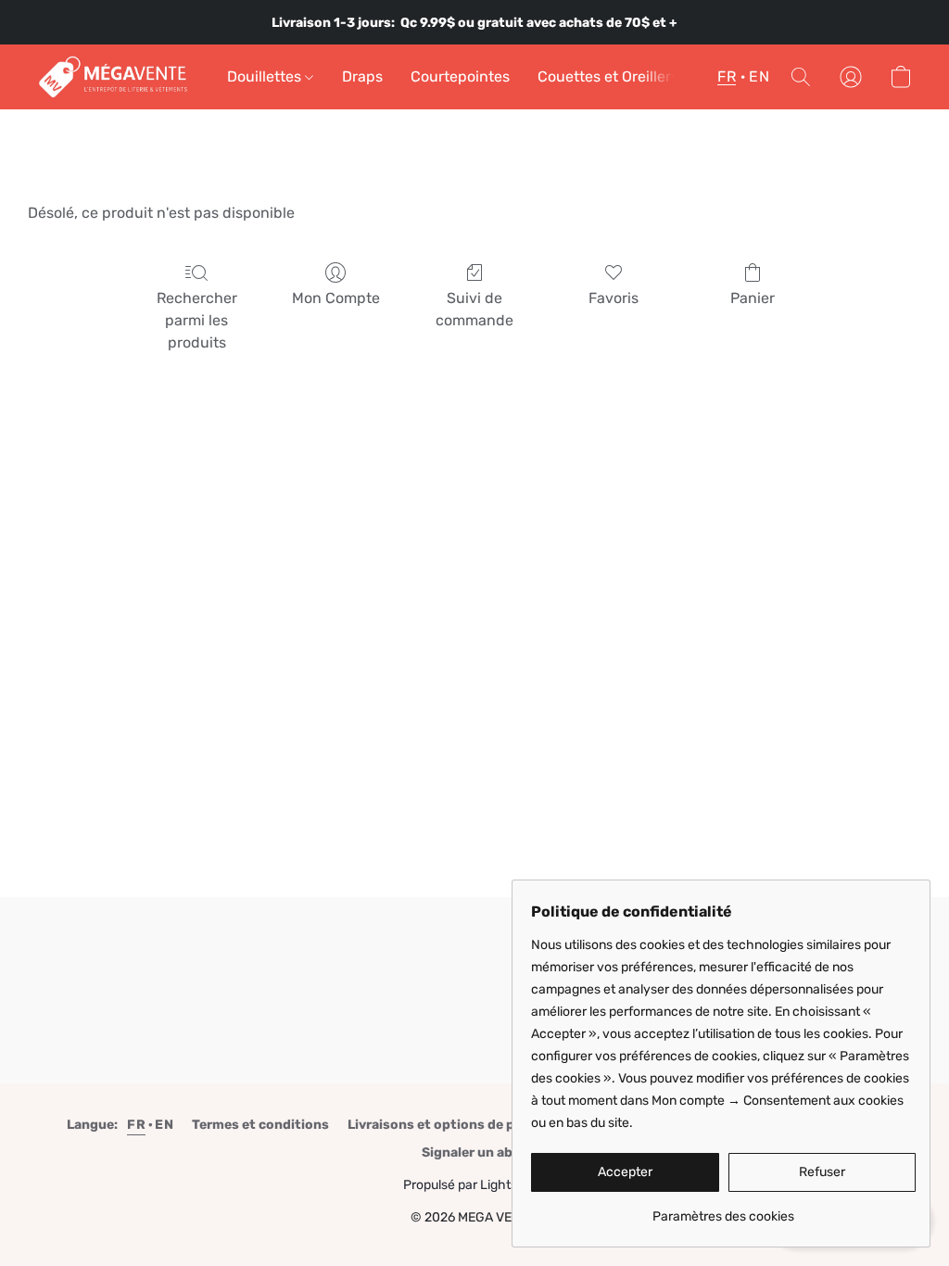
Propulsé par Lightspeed (475, 1185)
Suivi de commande (474, 309)
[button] (113, 77)
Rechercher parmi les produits (197, 320)
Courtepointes (460, 76)
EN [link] (164, 1125)
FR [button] (726, 76)
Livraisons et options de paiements (461, 1125)
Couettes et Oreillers (608, 76)
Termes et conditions (260, 1125)
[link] (723, 1210)
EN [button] (759, 76)
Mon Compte (336, 298)
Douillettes (266, 76)
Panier (752, 298)
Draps (362, 76)
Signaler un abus (475, 1152)
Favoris (613, 298)
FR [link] (136, 1125)
